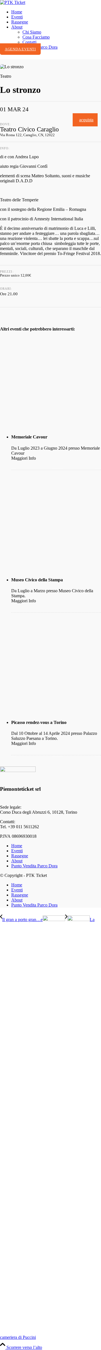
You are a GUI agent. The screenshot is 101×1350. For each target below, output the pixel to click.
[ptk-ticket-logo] (12, 2)
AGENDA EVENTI (20, 49)
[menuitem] (56, 12)
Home (16, 845)
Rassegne (19, 855)
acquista (86, 119)
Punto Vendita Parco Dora (34, 865)
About (16, 860)
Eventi (17, 850)
